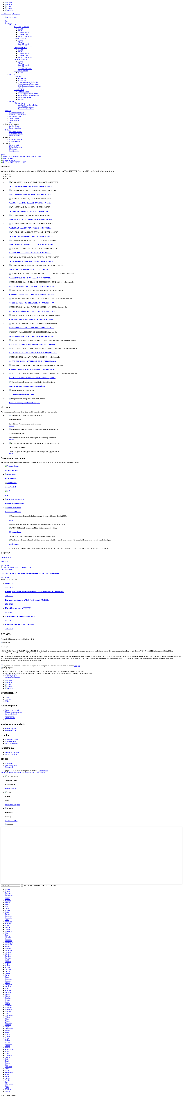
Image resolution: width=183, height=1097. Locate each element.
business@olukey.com (12, 677)
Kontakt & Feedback (16, 139)
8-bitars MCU (18, 76)
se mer (11, 426)
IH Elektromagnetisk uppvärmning (29, 86)
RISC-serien (22, 80)
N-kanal (20, 29)
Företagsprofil (14, 145)
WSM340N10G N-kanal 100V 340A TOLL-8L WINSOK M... (31, 236)
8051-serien (22, 78)
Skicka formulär (10, 788)
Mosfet (3, 772)
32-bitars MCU (19, 90)
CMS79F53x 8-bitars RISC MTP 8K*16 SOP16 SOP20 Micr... (31, 319)
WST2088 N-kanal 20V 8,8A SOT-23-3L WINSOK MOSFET (31, 219)
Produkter (8, 23)
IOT (6, 495)
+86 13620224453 (11, 821)
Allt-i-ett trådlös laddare (26, 109)
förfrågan (77, 666)
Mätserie (21, 88)
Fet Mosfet (17, 772)
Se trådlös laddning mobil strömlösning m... (24, 403)
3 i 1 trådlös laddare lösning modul (21, 394)
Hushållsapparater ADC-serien (28, 82)
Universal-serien (23, 92)
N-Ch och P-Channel (25, 36)
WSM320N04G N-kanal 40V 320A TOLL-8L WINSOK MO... (31, 244)
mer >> (3, 664)
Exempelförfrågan (15, 141)
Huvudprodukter (15, 532)
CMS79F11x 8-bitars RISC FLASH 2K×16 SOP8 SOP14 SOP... (32, 303)
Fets (33, 772)
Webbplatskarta (43, 771)
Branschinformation (16, 134)
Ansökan (8, 111)
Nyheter (7, 130)
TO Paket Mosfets (20, 38)
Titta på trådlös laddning (26, 107)
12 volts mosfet (40, 772)
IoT (10, 122)
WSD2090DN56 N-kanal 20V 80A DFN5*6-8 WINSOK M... (31, 195)
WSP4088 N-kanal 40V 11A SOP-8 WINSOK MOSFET (29, 211)
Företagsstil (13, 149)
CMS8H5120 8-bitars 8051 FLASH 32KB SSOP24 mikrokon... (31, 328)
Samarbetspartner (15, 128)
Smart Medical (14, 120)
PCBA (11, 101)
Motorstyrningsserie (24, 97)
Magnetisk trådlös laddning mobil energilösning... (27, 386)
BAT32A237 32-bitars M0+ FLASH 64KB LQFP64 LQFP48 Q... (32, 344)
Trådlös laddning (19, 103)
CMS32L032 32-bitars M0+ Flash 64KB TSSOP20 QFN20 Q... (31, 286)
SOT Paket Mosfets (20, 59)
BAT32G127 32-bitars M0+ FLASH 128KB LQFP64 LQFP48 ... (32, 378)
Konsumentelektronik (16, 113)
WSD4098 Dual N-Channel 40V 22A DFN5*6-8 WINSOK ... (31, 261)
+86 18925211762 (11, 675)
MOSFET (12, 25)
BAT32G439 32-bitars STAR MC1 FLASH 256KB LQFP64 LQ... (33, 353)
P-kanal (20, 30)
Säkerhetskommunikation (17, 114)
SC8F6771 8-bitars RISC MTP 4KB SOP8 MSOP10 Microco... (31, 336)
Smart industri (14, 118)
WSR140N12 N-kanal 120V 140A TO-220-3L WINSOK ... (30, 253)
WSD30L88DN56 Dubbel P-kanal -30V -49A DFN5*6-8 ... (30, 269)
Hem (6, 21)
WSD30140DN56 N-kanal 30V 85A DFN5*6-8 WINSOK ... (30, 186)
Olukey (12, 520)
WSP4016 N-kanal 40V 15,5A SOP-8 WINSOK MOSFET (30, 203)
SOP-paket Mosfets (20, 48)
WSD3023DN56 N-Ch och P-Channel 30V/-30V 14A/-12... (30, 278)
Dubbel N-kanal (23, 32)
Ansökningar (14, 544)
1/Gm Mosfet (26, 772)
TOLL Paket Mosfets (21, 71)
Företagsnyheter (14, 135)
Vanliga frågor (14, 151)
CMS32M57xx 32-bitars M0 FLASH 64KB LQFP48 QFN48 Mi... (32, 369)
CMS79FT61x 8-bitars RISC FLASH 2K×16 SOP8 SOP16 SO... (32, 311)
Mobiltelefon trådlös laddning (27, 105)
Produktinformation (15, 132)
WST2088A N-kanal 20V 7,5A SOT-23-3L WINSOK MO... (30, 228)
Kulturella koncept (15, 147)
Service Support (14, 126)
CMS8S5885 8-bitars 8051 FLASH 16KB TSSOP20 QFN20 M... (32, 294)
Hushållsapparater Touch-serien (28, 84)
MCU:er (12, 74)
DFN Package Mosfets (21, 27)
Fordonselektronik (15, 116)
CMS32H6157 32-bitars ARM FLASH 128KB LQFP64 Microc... (32, 361)
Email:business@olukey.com (10, 14)
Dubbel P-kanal (23, 34)
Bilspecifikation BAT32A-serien (28, 95)
